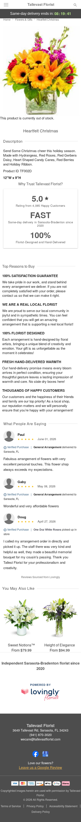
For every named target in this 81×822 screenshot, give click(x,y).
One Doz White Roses (47, 529)
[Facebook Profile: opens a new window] (35, 754)
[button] (71, 812)
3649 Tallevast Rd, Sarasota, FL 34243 (40, 730)
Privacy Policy (35, 806)
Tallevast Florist (40, 4)
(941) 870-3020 (40, 734)
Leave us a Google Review (40, 767)
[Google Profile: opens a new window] (45, 754)
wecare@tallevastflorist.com (41, 739)
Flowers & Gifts (23, 19)
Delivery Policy (41, 811)
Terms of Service (11, 806)
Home (7, 19)
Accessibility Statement (63, 806)
